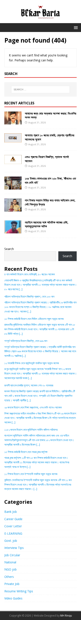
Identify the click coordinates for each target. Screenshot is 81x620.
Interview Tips (14, 548)
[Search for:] (40, 89)
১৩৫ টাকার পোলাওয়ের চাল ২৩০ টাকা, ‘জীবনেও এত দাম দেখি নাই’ (50, 180)
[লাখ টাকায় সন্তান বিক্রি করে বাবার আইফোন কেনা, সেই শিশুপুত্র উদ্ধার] (13, 209)
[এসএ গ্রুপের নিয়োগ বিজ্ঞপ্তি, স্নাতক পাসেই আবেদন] (13, 161)
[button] (75, 27)
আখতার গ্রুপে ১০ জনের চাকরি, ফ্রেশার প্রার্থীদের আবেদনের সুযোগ (49, 137)
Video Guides (13, 598)
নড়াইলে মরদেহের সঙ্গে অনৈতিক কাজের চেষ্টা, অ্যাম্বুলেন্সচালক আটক (46, 224)
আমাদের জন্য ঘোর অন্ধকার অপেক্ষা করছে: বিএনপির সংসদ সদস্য (50, 115)
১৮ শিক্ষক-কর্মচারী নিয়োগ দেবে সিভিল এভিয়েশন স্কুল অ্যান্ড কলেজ (34, 319)
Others (9, 577)
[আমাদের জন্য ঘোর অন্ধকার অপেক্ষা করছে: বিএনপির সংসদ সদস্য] (13, 122)
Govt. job (10, 541)
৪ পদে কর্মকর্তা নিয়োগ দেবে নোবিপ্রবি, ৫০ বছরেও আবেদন (29, 274)
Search (9, 249)
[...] (20, 289)
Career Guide (13, 519)
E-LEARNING (13, 533)
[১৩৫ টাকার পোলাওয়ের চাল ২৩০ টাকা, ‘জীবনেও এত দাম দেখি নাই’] (13, 187)
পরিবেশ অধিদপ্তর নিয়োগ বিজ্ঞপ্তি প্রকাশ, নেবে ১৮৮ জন (29, 296)
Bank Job (10, 512)
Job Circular (12, 555)
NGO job (10, 569)
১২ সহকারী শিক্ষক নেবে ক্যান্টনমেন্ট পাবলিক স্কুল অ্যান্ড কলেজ (31, 363)
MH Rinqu (66, 615)
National (10, 562)
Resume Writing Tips (18, 591)
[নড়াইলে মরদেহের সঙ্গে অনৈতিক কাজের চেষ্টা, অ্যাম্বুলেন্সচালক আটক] (13, 231)
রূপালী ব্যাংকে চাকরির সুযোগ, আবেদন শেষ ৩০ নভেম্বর (28, 385)
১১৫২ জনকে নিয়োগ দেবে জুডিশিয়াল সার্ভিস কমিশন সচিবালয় (31, 430)
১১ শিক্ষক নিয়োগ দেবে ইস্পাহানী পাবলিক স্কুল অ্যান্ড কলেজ (30, 474)
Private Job (11, 584)
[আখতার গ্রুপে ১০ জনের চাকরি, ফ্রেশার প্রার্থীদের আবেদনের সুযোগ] (13, 140)
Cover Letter (13, 526)
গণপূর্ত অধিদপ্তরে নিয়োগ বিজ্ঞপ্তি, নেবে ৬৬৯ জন (25, 341)
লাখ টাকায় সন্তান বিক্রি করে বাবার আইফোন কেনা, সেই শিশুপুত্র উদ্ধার (50, 202)
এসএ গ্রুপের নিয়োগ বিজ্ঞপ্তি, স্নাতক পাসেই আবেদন (47, 159)
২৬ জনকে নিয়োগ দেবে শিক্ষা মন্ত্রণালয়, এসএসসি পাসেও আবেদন (33, 407)
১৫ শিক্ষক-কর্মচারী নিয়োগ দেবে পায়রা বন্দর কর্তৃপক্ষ (26, 452)
